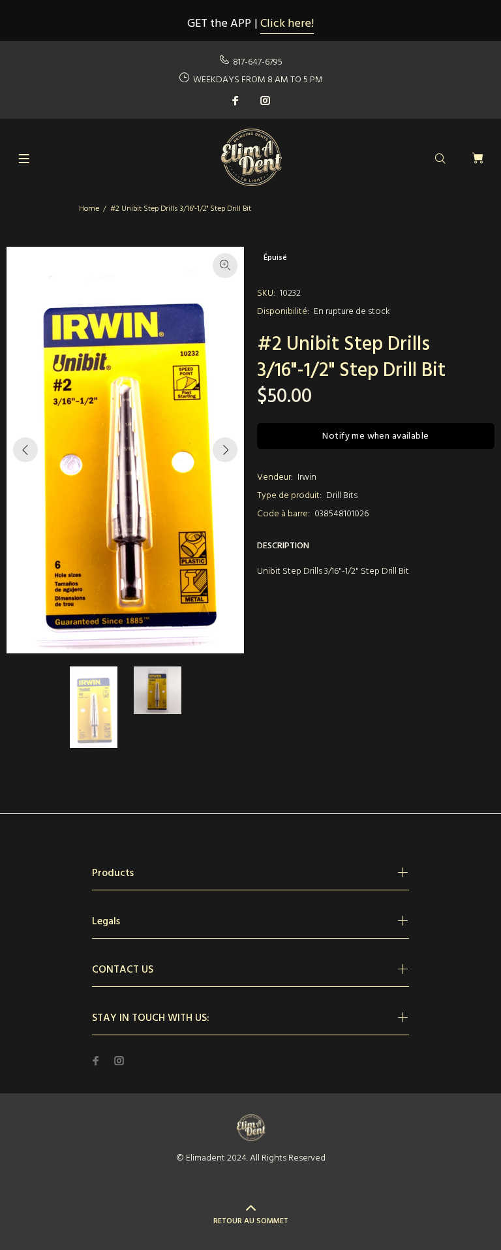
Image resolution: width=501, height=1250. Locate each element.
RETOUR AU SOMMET (250, 1221)
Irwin (306, 477)
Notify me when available (375, 436)
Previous (25, 449)
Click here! (287, 23)
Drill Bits (341, 495)
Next (225, 449)
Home (89, 208)
